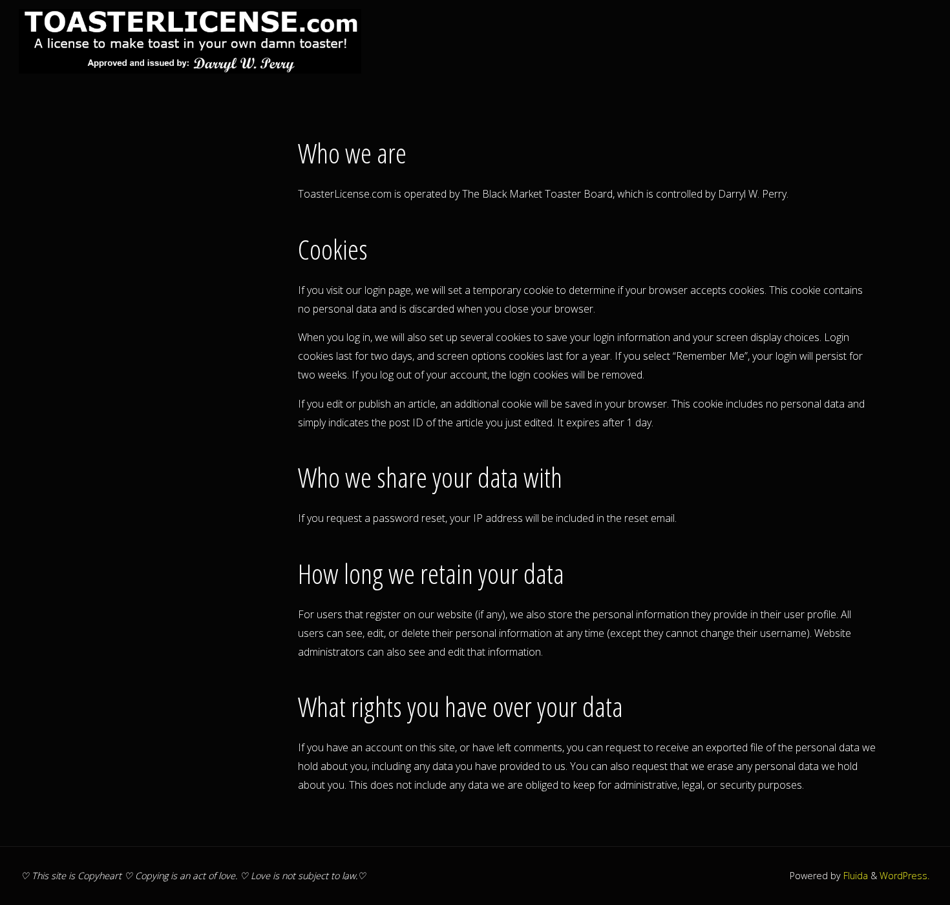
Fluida (854, 875)
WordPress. (904, 875)
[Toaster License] (190, 40)
